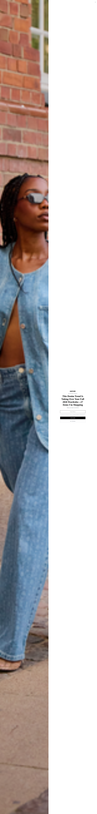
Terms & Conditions (76, 414)
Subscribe (72, 417)
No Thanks (72, 421)
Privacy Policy (82, 414)
